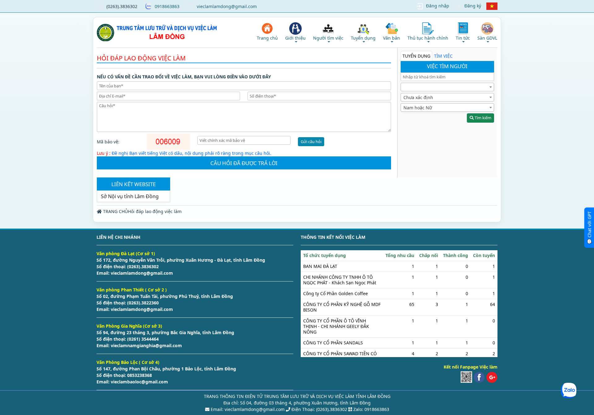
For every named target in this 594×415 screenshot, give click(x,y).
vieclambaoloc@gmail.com (139, 382)
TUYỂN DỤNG (416, 56)
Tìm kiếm (482, 117)
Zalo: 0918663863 (371, 409)
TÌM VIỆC (443, 56)
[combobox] (447, 87)
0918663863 (167, 6)
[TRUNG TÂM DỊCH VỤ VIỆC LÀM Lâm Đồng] (158, 32)
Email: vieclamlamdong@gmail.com (247, 409)
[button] (295, 32)
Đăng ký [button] (472, 6)
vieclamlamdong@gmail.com (227, 6)
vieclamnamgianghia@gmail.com (146, 345)
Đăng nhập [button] (437, 6)
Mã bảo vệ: (108, 142)
